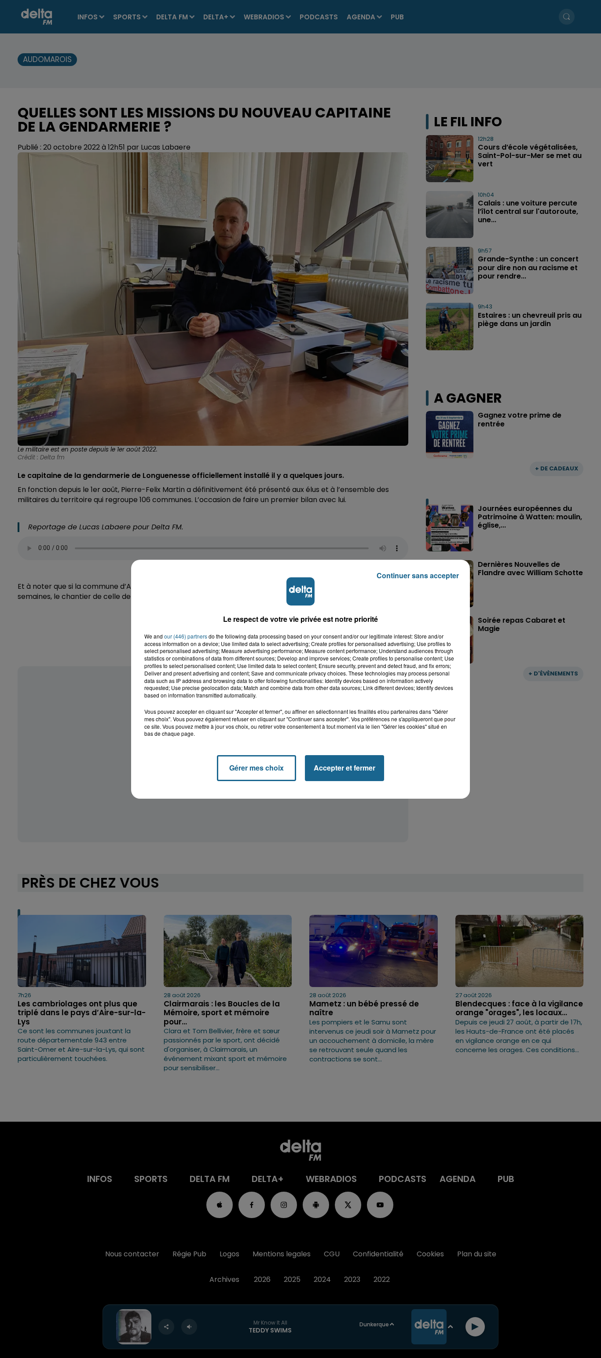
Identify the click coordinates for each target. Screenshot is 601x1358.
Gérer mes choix (256, 768)
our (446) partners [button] (185, 636)
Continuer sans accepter (418, 575)
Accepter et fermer (344, 768)
